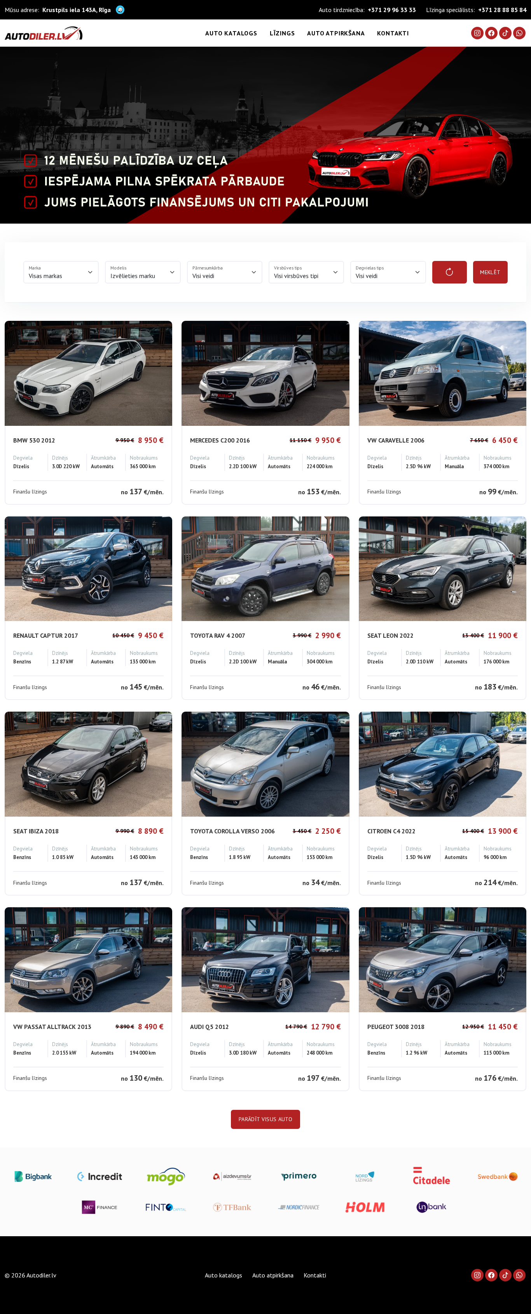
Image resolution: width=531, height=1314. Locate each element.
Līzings (282, 33)
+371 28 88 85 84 (502, 10)
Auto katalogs (231, 33)
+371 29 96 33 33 (392, 10)
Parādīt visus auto (265, 1119)
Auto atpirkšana (336, 33)
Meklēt (490, 272)
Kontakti (393, 33)
